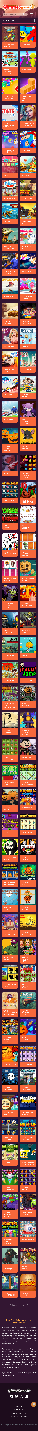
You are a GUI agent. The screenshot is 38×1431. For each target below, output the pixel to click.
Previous (15, 1305)
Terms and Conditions (19, 1416)
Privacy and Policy (19, 1413)
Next (24, 1305)
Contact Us (19, 1410)
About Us (19, 1406)
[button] (33, 1403)
